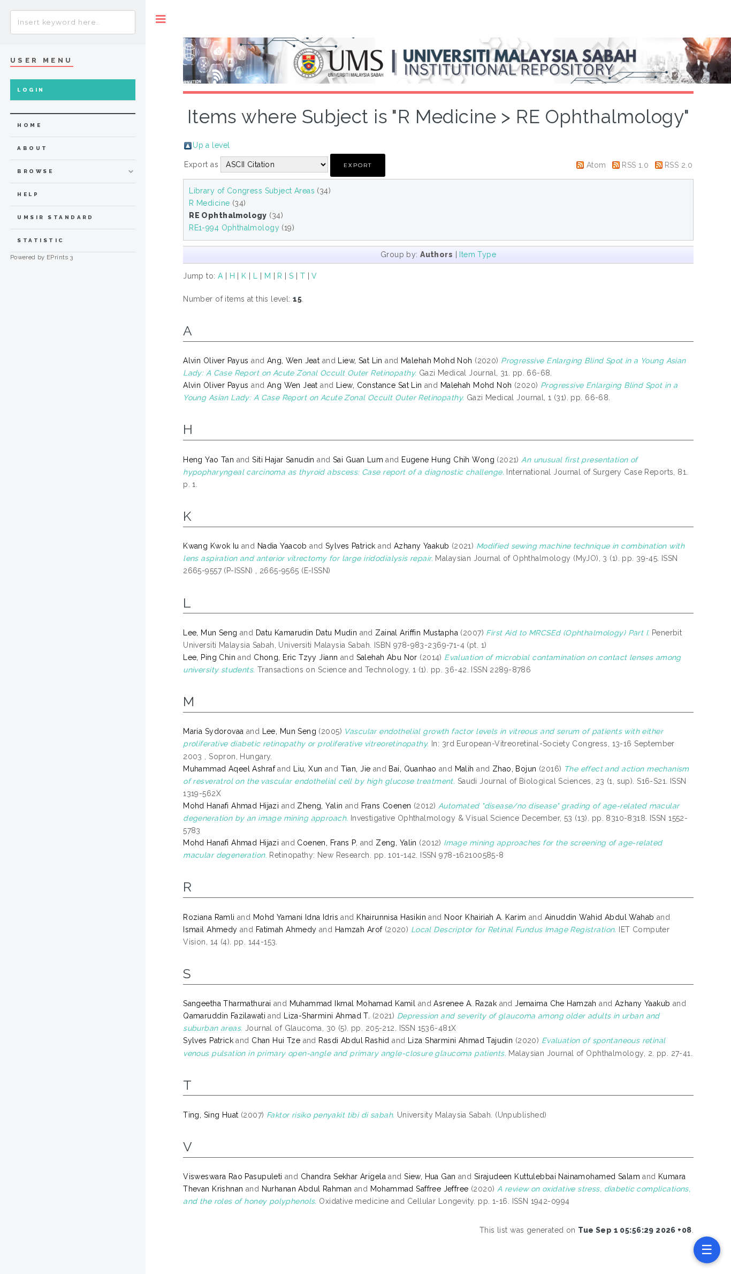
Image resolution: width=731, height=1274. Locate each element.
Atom (596, 165)
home (29, 125)
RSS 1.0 (635, 165)
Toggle (161, 19)
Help (28, 194)
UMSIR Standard (55, 217)
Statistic (40, 240)
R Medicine (209, 203)
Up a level (211, 145)
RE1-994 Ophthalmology (234, 227)
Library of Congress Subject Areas (252, 190)
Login (30, 90)
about (32, 148)
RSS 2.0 (678, 165)
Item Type (477, 254)
